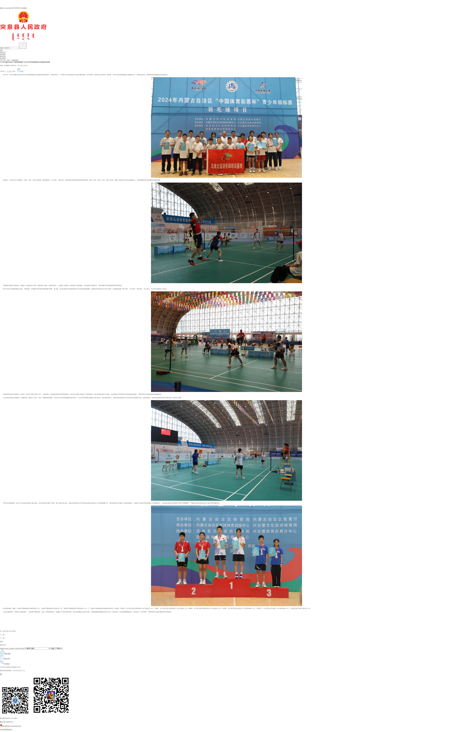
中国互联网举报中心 (6, 729)
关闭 (1, 641)
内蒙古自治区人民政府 (7, 648)
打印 (22, 71)
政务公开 (3, 52)
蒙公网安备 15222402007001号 (11, 726)
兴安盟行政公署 (19, 648)
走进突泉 (3, 58)
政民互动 (3, 56)
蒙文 (10, 8)
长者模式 (24, 8)
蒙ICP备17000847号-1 (6, 722)
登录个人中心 (4, 8)
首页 (1, 50)
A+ (8, 71)
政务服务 (3, 54)
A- (11, 71)
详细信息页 (15, 60)
